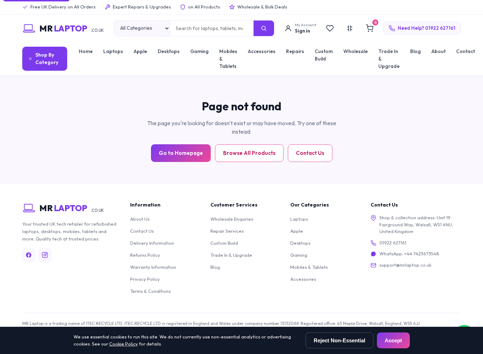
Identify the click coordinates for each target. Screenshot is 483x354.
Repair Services (227, 231)
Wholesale (355, 51)
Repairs (295, 51)
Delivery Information (152, 243)
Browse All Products (249, 153)
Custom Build (324, 55)
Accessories (261, 51)
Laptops (113, 51)
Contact (465, 51)
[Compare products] (350, 28)
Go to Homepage (181, 153)
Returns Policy (145, 255)
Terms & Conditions (150, 291)
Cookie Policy (123, 344)
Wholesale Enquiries (231, 219)
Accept (393, 340)
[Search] (264, 28)
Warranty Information (153, 267)
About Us (140, 219)
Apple (140, 51)
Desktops (169, 51)
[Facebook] (28, 255)
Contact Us (310, 153)
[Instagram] (45, 255)
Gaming (199, 51)
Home (86, 51)
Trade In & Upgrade (389, 58)
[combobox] (212, 28)
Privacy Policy (145, 279)
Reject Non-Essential (339, 340)
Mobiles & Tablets (228, 58)
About (438, 51)
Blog (415, 51)
